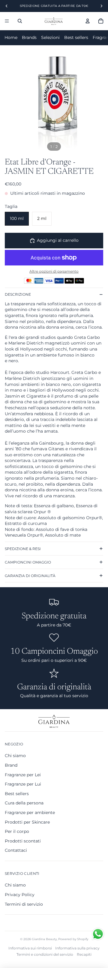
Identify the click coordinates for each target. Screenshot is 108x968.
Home (10, 37)
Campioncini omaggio (28, 562)
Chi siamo (15, 755)
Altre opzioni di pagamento (54, 271)
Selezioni (50, 37)
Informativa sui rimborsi (30, 948)
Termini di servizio (24, 904)
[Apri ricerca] (19, 21)
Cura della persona (24, 803)
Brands (29, 37)
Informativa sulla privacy (77, 948)
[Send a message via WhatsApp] (98, 934)
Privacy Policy (19, 894)
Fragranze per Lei (23, 774)
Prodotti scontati (23, 841)
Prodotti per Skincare (27, 822)
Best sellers (76, 37)
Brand (11, 765)
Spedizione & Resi (23, 548)
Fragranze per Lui (23, 784)
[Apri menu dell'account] (87, 21)
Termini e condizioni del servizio (44, 954)
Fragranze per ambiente (30, 812)
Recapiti (84, 954)
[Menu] (7, 21)
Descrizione (18, 294)
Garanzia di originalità (30, 575)
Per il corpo (17, 831)
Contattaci (16, 850)
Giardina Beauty (44, 939)
